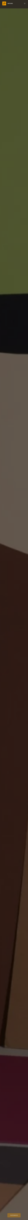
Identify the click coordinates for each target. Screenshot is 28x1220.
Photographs (14, 1215)
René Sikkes (10, 3)
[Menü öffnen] (25, 3)
